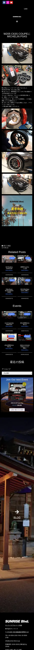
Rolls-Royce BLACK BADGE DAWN (9, 290)
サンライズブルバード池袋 (13, 625)
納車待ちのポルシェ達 (25, 267)
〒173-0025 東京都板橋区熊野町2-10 (17, 632)
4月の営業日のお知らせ (9, 345)
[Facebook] (4, 2)
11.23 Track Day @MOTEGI (9, 323)
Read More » (9, 270)
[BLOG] (17, 512)
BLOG (17, 517)
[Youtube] (11, 2)
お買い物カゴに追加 (17, 410)
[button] (17, 21)
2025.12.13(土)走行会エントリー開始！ (25, 346)
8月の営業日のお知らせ (24, 323)
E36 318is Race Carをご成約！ (24, 289)
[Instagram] (7, 2)
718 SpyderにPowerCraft (9, 267)
